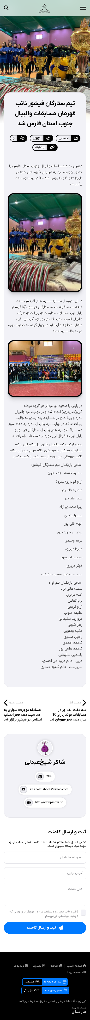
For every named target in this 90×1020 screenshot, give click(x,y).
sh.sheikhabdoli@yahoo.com (49, 789)
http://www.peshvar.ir (49, 802)
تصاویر (37, 966)
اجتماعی (64, 138)
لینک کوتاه (40, 147)
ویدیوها (19, 966)
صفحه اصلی (75, 966)
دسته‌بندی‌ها (75, 972)
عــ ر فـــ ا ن (79, 1012)
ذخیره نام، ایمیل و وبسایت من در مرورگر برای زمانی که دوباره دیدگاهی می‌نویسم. (43, 914)
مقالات (54, 966)
